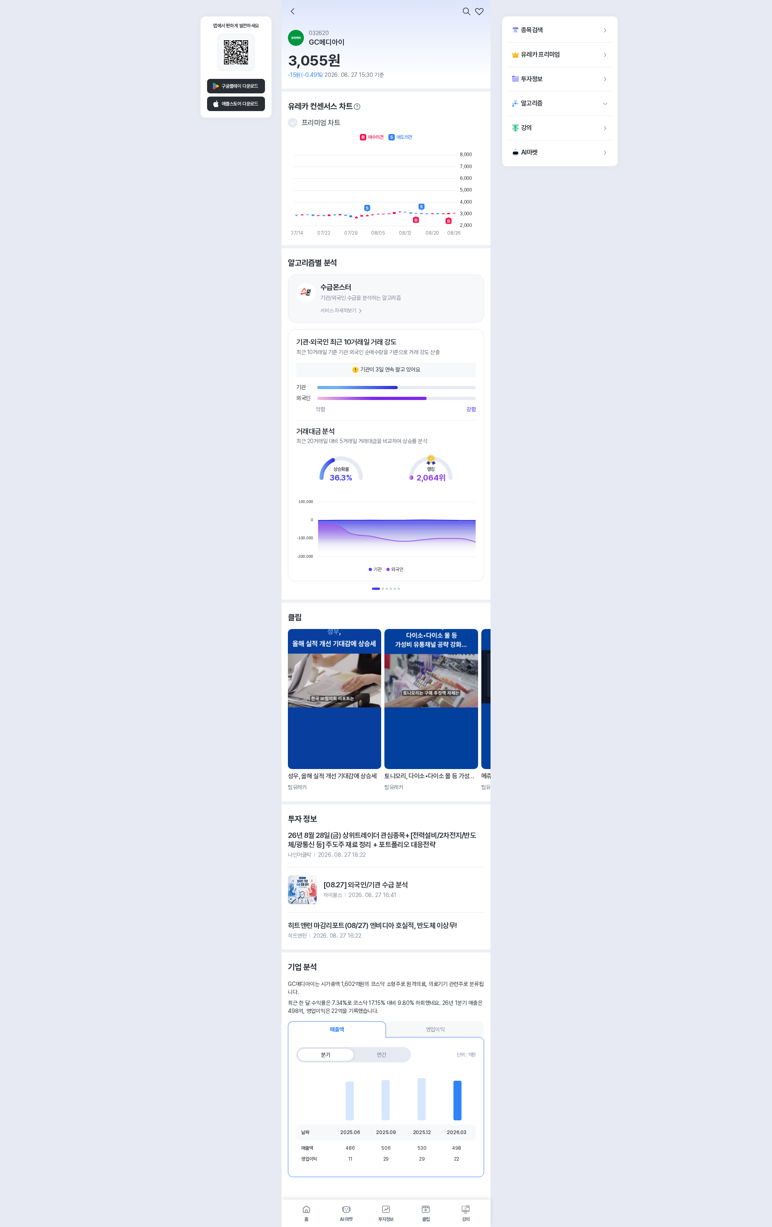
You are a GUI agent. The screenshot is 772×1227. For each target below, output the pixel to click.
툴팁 (357, 106)
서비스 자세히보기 (338, 310)
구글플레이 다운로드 (240, 86)
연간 (381, 1055)
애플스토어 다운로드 (240, 104)
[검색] (466, 11)
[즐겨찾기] (479, 11)
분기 (326, 1055)
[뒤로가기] (293, 11)
